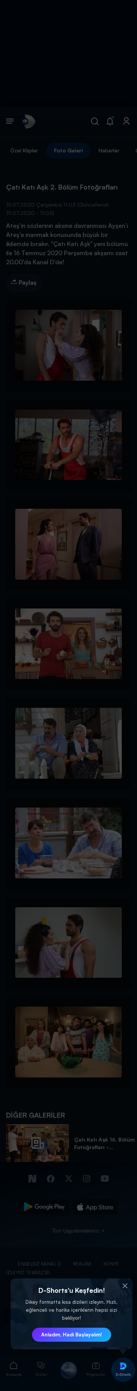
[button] (124, 1286)
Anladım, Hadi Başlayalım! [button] (71, 1334)
